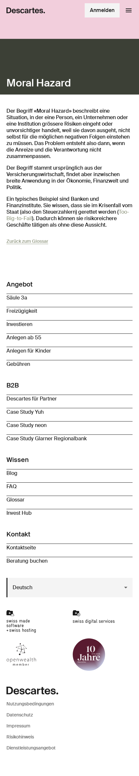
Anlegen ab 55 (23, 337)
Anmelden (102, 10)
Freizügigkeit (21, 311)
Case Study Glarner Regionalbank (46, 438)
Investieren (19, 324)
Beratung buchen (27, 560)
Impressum (18, 726)
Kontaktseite (21, 547)
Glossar (15, 499)
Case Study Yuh (25, 412)
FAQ (11, 486)
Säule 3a (16, 297)
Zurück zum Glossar (27, 241)
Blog (11, 473)
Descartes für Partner (31, 398)
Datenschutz (19, 715)
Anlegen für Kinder (28, 350)
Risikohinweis (20, 737)
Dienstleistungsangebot (31, 748)
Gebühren (18, 364)
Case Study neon (26, 425)
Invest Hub (19, 513)
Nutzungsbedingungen (30, 704)
